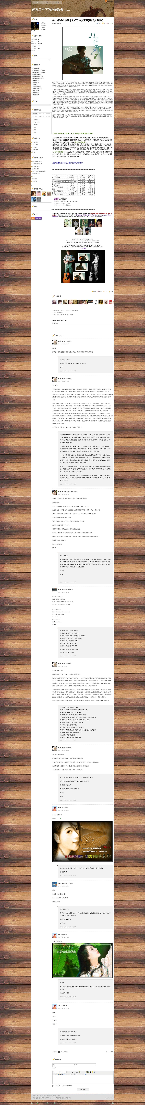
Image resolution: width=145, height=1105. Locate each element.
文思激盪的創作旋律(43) (39, 72)
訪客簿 (57, 2)
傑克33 (62, 371)
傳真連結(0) (36, 82)
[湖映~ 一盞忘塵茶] (90, 302)
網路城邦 (109, 1103)
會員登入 (54, 1067)
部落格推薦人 (38, 189)
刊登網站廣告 (35, 1098)
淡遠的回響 (60, 312)
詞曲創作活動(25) (37, 74)
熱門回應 (41, 116)
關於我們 (41, 1098)
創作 (59, 310)
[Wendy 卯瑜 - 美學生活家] (85, 302)
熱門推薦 (48, 116)
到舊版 (67, 10)
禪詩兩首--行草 (36, 173)
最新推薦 (48, 113)
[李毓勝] (106, 302)
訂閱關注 (43, 27)
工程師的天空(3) (37, 86)
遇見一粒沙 (36, 122)
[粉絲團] (32, 1103)
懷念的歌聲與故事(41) (38, 78)
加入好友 (43, 23)
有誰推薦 (58, 296)
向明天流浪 (55, 323)
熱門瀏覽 (35, 116)
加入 (105, 1103)
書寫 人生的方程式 (37, 161)
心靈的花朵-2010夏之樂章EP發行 (65, 314)
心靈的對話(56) (36, 68)
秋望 (33, 176)
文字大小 (62, 1071)
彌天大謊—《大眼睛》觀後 (39, 171)
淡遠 (35, 127)
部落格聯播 (38, 218)
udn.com (111, 1098)
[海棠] (70, 302)
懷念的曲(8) (36, 92)
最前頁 (55, 1051)
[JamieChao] (80, 302)
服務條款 (52, 1098)
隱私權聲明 (65, 1098)
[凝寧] (101, 302)
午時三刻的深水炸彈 (37, 164)
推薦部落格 (43, 25)
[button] (56, 1072)
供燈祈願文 (35, 149)
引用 (106, 291)
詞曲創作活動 (75, 310)
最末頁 (65, 1051)
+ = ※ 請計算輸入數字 (63, 1085)
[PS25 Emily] (54, 302)
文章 (36, 2)
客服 (70, 1098)
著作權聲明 (58, 1098)
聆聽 (33, 152)
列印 (112, 291)
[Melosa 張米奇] (65, 302)
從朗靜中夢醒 (35, 168)
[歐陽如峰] (75, 302)
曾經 (35, 129)
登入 (102, 1103)
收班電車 (34, 178)
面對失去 (34, 181)
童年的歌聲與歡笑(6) (38, 76)
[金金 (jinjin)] (111, 302)
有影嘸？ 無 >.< (36, 166)
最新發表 (35, 113)
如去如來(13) (36, 80)
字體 (54, 1071)
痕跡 (35, 132)
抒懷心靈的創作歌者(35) (39, 70)
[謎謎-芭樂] (95, 302)
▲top (112, 1096)
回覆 (94, 291)
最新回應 (41, 113)
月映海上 (36, 124)
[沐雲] (60, 302)
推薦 (100, 291)
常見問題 (47, 1098)
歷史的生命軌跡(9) (37, 88)
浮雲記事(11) (36, 90)
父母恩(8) (35, 84)
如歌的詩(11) (36, 94)
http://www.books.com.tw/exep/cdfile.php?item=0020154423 (82, 240)
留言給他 (43, 29)
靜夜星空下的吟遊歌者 (47, 9)
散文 (62, 310)
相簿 (47, 2)
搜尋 (49, 59)
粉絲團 (34, 1103)
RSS (33, 218)
